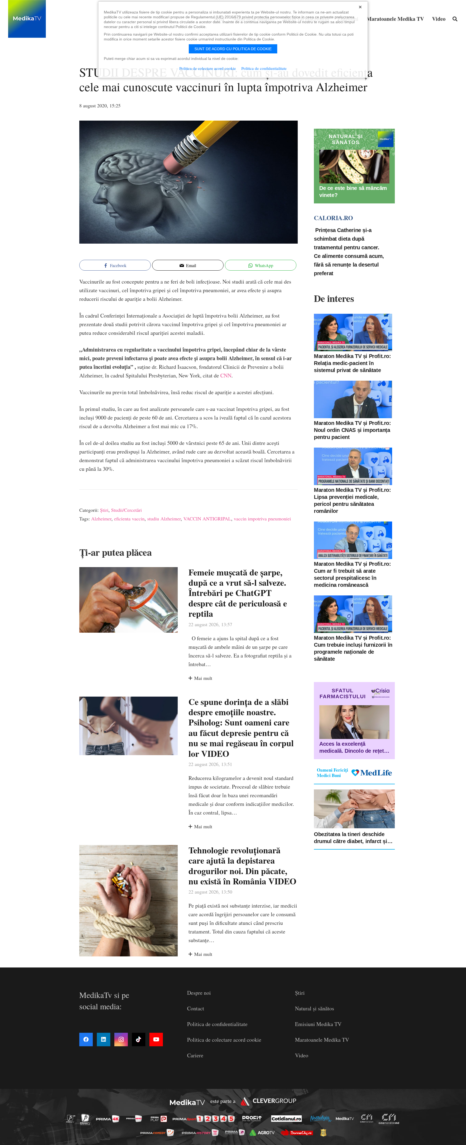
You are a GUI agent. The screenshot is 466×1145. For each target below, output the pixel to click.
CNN (225, 375)
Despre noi (199, 992)
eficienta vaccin (129, 518)
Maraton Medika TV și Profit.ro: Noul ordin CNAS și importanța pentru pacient (352, 430)
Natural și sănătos (314, 1008)
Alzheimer (101, 518)
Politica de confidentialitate (217, 1024)
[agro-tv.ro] (263, 1132)
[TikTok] (138, 1039)
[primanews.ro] (135, 1118)
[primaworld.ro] (236, 1132)
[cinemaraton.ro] (368, 1118)
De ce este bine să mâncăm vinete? (353, 191)
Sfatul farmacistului (343, 693)
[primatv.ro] (72, 1118)
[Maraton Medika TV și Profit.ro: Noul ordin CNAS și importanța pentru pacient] (353, 399)
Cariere (195, 1055)
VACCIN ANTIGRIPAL (207, 518)
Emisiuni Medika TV (318, 1024)
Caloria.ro (333, 218)
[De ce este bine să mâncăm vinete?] (354, 166)
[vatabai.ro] (324, 1132)
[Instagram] (121, 1039)
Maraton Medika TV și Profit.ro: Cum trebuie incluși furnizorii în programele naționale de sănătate (353, 648)
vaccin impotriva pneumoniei (262, 518)
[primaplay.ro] (160, 1118)
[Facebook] (86, 1039)
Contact (195, 1008)
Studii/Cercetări (126, 510)
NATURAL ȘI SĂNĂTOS (346, 139)
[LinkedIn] (103, 1039)
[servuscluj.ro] (298, 1132)
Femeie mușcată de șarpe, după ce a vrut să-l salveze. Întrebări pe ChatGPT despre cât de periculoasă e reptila (238, 593)
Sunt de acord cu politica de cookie (233, 49)
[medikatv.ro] (346, 1118)
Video (301, 1055)
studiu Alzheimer (164, 518)
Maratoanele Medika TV (322, 1039)
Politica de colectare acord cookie (224, 1039)
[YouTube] (156, 1039)
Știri (104, 510)
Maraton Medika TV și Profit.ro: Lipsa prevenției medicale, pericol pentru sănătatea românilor (352, 500)
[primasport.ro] (205, 1118)
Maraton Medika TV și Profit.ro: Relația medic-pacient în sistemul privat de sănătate (352, 363)
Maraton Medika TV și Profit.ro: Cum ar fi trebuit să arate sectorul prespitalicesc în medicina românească (352, 574)
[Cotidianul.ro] (288, 1118)
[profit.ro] (253, 1118)
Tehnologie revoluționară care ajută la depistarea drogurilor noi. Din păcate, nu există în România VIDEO (242, 865)
